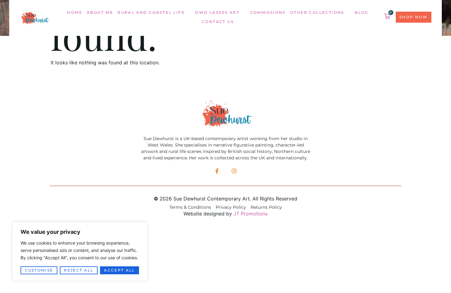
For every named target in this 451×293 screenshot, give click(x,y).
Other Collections (317, 12)
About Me (100, 12)
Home (74, 12)
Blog (361, 12)
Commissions (268, 12)
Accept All (119, 270)
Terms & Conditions (190, 207)
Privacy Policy (231, 207)
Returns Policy (266, 207)
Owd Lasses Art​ (217, 12)
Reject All (78, 270)
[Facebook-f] (217, 171)
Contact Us (218, 21)
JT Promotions (250, 214)
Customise (39, 270)
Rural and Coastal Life (151, 12)
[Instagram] (234, 171)
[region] (79, 251)
